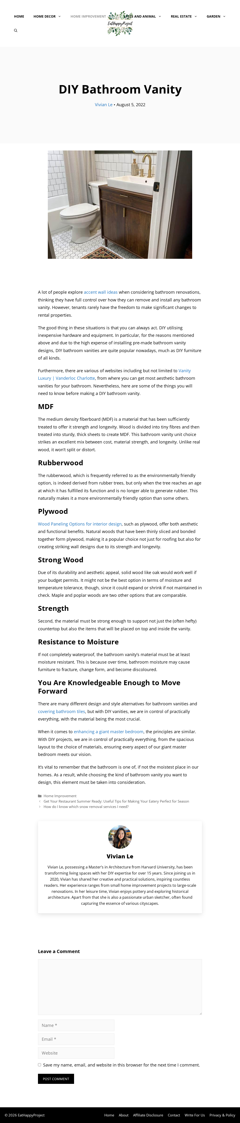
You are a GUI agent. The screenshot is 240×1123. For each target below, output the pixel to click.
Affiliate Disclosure (148, 1115)
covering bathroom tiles (61, 711)
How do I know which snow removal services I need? (86, 806)
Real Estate (181, 16)
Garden (213, 16)
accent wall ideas (101, 292)
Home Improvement (88, 16)
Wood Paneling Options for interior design (80, 524)
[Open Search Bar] (15, 30)
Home (19, 16)
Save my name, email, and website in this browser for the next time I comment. (121, 1065)
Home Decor (45, 16)
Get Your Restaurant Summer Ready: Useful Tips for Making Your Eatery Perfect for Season (116, 801)
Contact (174, 1115)
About (123, 1115)
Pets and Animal (141, 16)
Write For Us (195, 1115)
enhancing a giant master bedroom (108, 731)
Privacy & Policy (222, 1115)
